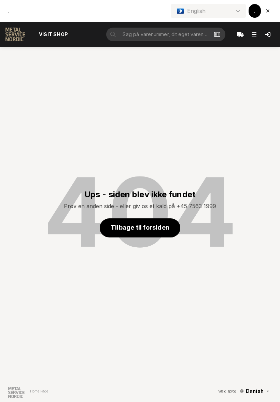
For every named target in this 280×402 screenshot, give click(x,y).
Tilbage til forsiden (140, 227)
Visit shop (53, 34)
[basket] (240, 34)
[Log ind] (268, 34)
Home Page (39, 391)
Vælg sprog (227, 391)
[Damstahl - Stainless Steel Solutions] (15, 34)
